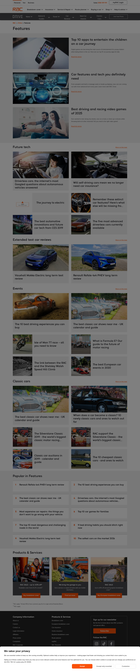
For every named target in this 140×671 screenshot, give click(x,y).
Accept (82, 666)
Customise (126, 666)
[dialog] (70, 658)
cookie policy (20, 662)
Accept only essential (104, 666)
